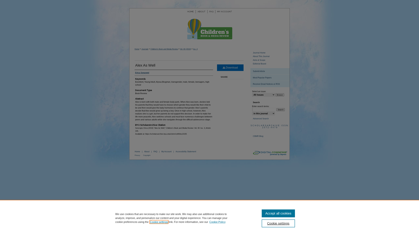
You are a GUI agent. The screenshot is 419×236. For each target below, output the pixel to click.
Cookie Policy (217, 222)
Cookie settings (159, 222)
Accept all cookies (278, 213)
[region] (209, 218)
